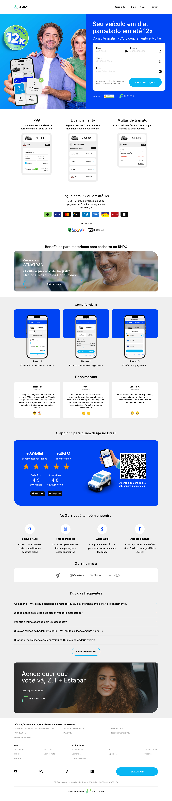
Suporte (148, 754)
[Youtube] (16, 772)
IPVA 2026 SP (117, 728)
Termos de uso (151, 749)
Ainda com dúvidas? (86, 651)
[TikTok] (67, 772)
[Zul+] (20, 7)
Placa (98, 48)
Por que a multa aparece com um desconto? (40, 621)
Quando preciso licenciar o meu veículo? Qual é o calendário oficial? (54, 640)
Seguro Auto (49, 754)
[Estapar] (95, 791)
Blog (133, 7)
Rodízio (17, 758)
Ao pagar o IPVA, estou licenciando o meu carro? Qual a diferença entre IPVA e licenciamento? (70, 603)
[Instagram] (42, 772)
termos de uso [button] (108, 83)
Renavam (134, 48)
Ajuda (143, 7)
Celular (99, 58)
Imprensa (112, 754)
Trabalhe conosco (80, 758)
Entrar (155, 7)
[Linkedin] (93, 772)
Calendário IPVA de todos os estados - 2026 (34, 728)
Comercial (76, 754)
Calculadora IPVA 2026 (73, 728)
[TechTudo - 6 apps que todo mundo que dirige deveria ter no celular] (95, 575)
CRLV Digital (19, 749)
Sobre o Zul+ (120, 7)
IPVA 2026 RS (20, 733)
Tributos (17, 754)
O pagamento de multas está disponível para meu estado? (48, 612)
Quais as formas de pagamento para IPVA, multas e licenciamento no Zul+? (58, 630)
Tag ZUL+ (48, 749)
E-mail (98, 68)
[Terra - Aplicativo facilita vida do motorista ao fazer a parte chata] (114, 575)
